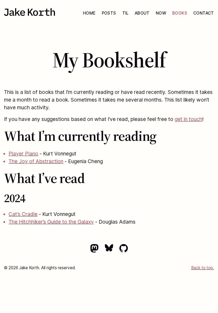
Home (89, 13)
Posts (109, 13)
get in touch (188, 119)
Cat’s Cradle (23, 214)
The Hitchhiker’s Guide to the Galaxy (51, 222)
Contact (203, 13)
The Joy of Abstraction (36, 161)
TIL (125, 13)
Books (179, 13)
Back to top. (202, 267)
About (142, 13)
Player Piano (23, 153)
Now (161, 13)
